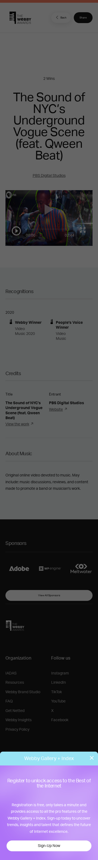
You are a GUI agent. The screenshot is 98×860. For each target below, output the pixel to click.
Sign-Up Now (49, 846)
